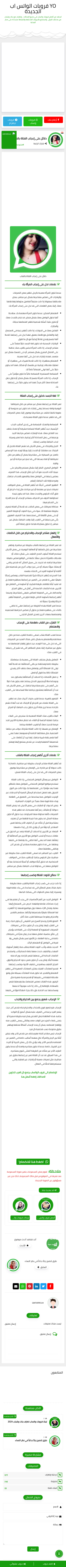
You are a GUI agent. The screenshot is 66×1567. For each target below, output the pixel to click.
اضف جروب (48, 1564)
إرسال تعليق (10, 1324)
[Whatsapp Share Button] (23, 1286)
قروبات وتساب (32, 121)
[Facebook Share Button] (50, 1286)
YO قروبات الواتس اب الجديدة (33, 8)
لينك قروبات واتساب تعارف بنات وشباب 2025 (27, 1422)
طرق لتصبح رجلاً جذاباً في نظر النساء (31, 1440)
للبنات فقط (31, 1488)
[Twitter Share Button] (43, 1286)
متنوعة (31, 1481)
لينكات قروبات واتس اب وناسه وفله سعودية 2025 (19, 1218)
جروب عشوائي (16, 1564)
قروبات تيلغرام (12, 121)
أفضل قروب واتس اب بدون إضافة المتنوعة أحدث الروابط (45, 1218)
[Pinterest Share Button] (36, 1286)
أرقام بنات (52, 120)
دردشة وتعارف (31, 1475)
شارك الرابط (39, 144)
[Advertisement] (33, 77)
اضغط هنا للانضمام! (31, 1162)
